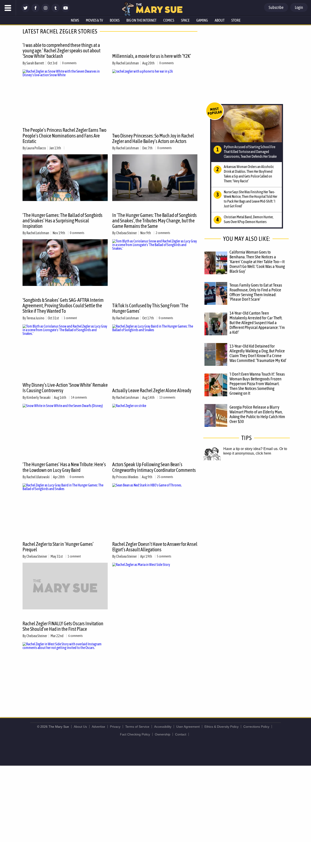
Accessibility (162, 726)
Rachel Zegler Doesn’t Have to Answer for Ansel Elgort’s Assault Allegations (154, 546)
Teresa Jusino (35, 318)
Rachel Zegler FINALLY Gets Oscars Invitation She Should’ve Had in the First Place (63, 626)
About (219, 20)
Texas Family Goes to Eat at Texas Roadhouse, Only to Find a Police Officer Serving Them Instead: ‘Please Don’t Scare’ (255, 292)
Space (185, 20)
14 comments (79, 397)
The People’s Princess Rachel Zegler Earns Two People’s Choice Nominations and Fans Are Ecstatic (64, 135)
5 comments (164, 556)
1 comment (70, 318)
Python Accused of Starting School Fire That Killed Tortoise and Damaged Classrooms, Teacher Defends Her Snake (250, 151)
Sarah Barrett (35, 63)
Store (235, 20)
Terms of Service (137, 726)
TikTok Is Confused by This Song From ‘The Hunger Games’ (150, 308)
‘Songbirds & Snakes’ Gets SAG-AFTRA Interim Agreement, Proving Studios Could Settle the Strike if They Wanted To (63, 305)
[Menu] (8, 8)
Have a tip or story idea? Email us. (250, 449)
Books (115, 20)
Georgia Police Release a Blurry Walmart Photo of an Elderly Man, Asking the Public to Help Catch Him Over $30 (257, 414)
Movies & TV (94, 20)
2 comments (163, 232)
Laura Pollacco (36, 148)
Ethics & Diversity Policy (221, 726)
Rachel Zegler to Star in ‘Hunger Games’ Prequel (58, 546)
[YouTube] (65, 11)
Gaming (202, 20)
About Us (80, 726)
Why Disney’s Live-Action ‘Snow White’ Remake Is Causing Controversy (65, 387)
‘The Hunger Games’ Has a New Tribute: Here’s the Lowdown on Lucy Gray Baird (64, 467)
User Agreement (188, 726)
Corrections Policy (256, 726)
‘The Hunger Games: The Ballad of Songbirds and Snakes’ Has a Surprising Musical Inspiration (62, 220)
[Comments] (65, 148)
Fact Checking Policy (135, 734)
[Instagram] (45, 11)
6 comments (75, 635)
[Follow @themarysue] (25, 11)
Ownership (162, 734)
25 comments (165, 476)
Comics (168, 20)
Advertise (98, 726)
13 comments (167, 397)
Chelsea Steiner (126, 233)
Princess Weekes (127, 477)
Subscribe (276, 7)
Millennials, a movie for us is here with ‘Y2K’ (151, 56)
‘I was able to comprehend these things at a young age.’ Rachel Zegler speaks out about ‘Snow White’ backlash (61, 50)
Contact (180, 734)
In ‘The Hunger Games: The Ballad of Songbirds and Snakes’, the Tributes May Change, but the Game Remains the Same (154, 220)
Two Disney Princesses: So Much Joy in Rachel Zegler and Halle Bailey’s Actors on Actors (153, 138)
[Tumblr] (55, 11)
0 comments (69, 63)
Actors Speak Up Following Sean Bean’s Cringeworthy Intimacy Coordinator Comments (154, 467)
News (75, 20)
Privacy (115, 726)
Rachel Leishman (127, 63)
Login (299, 7)
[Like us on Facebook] (35, 11)
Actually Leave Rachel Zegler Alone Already (151, 390)
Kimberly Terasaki (38, 397)
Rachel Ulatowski (38, 477)
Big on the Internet (141, 20)
